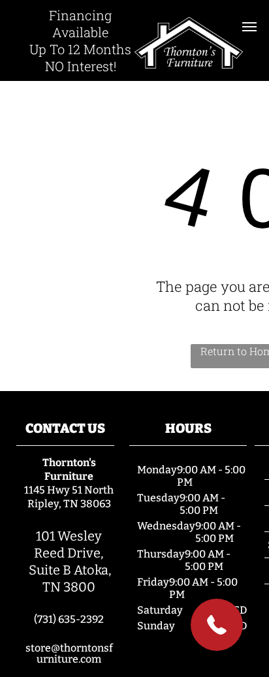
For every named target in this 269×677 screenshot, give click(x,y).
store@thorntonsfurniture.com (69, 653)
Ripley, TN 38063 (69, 503)
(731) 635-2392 (69, 619)
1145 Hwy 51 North (69, 490)
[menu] (249, 27)
